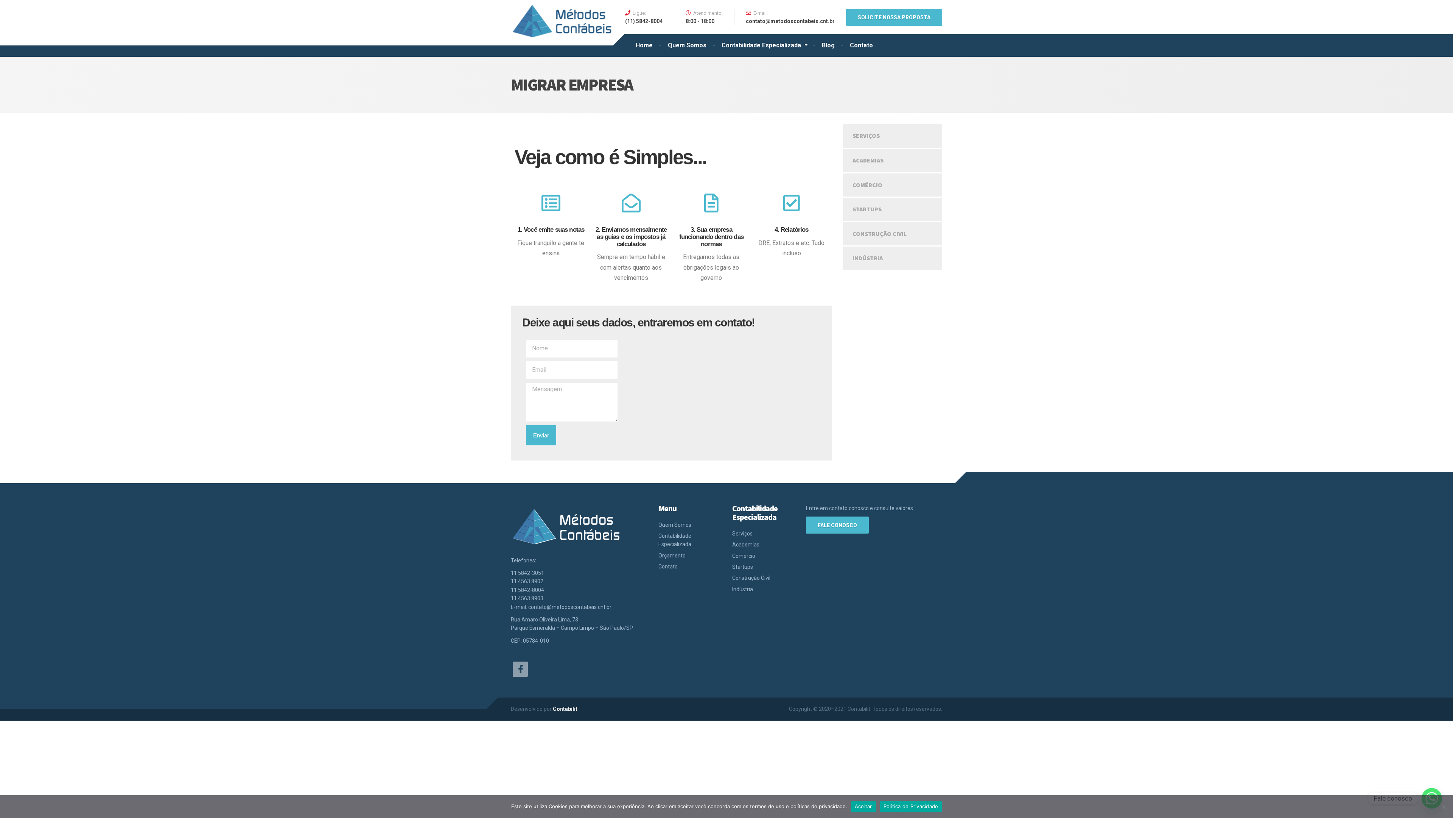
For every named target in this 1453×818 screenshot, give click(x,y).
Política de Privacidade (911, 806)
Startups (867, 209)
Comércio (867, 185)
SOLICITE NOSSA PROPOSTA (894, 17)
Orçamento (672, 556)
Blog (828, 45)
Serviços (866, 135)
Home (644, 45)
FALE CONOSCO (837, 525)
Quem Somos (687, 45)
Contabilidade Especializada (761, 45)
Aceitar (863, 806)
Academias (868, 160)
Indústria (868, 258)
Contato (861, 45)
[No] (1443, 806)
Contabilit (565, 709)
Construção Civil (880, 233)
